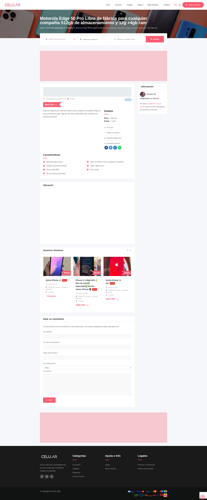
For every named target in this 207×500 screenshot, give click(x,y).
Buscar (156, 39)
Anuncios (118, 5)
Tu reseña (47, 371)
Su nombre (48, 332)
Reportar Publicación (114, 138)
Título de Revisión (50, 353)
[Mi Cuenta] (180, 5)
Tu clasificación (49, 363)
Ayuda (140, 5)
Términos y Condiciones (146, 465)
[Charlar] (175, 5)
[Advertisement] (103, 66)
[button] (87, 214)
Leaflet (110, 240)
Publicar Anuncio (195, 5)
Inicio (108, 5)
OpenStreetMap (119, 240)
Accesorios (77, 465)
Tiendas (129, 5)
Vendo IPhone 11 (53, 280)
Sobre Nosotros (152, 5)
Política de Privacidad (145, 469)
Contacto (167, 5)
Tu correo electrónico (51, 342)
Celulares (76, 469)
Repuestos (76, 472)
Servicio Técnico (78, 476)
